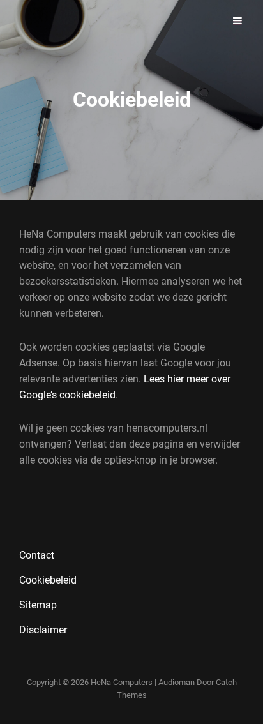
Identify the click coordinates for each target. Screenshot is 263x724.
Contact (36, 555)
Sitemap (38, 605)
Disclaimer (43, 630)
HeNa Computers (122, 682)
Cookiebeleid (48, 580)
